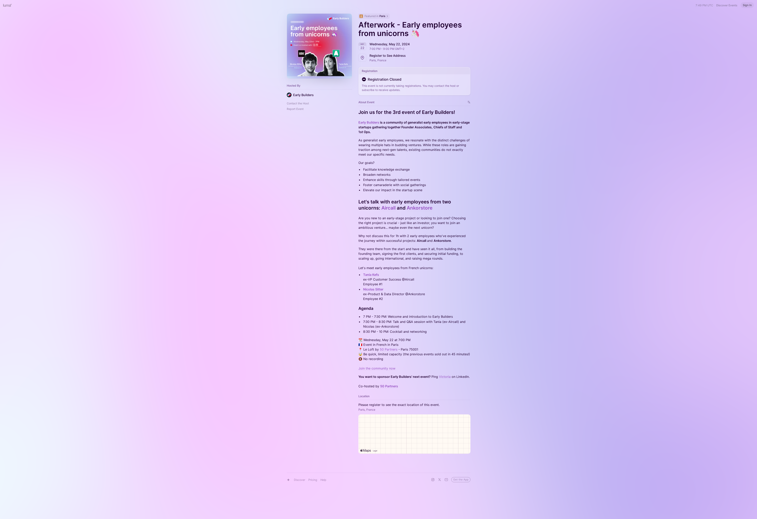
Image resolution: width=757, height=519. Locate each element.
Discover (299, 479)
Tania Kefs (371, 275)
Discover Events (726, 5)
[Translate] (468, 102)
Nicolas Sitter (373, 289)
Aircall (388, 208)
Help (323, 479)
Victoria (445, 377)
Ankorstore (419, 208)
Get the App (460, 479)
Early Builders (368, 122)
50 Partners (388, 349)
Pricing (312, 479)
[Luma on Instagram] (432, 479)
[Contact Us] (446, 479)
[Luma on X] (439, 479)
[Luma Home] (7, 5)
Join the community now (376, 368)
